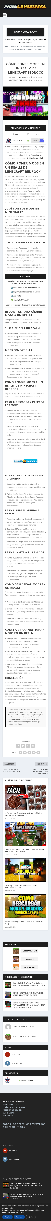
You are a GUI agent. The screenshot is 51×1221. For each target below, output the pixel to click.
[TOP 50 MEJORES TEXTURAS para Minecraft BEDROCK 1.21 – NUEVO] (25, 834)
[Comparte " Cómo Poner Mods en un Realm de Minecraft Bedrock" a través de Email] (32, 745)
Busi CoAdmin (24, 77)
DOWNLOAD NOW (25, 31)
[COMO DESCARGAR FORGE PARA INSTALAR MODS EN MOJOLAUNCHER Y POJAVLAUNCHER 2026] (8, 1004)
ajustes (21, 1212)
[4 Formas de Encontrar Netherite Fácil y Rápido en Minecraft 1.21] (25, 797)
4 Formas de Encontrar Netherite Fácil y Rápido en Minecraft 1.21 (23, 814)
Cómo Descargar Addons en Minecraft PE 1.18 (24, 923)
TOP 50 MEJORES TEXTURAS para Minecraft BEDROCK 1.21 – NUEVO (25, 850)
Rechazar (19, 1217)
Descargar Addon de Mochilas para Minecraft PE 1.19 (21, 886)
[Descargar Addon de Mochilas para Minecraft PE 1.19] (25, 870)
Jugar (35, 141)
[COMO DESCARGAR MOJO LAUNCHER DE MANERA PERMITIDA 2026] (8, 994)
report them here (28, 719)
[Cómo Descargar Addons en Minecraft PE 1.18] (25, 906)
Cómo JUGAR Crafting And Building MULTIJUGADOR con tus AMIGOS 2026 (29, 984)
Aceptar (7, 1217)
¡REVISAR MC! (29, 967)
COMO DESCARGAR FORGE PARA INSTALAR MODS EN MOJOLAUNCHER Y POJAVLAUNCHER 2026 (29, 1005)
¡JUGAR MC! (29, 959)
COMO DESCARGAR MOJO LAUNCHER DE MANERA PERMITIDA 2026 (28, 994)
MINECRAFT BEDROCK (18, 80)
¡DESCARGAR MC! (30, 951)
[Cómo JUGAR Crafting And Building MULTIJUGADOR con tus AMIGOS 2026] (8, 985)
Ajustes (30, 1217)
